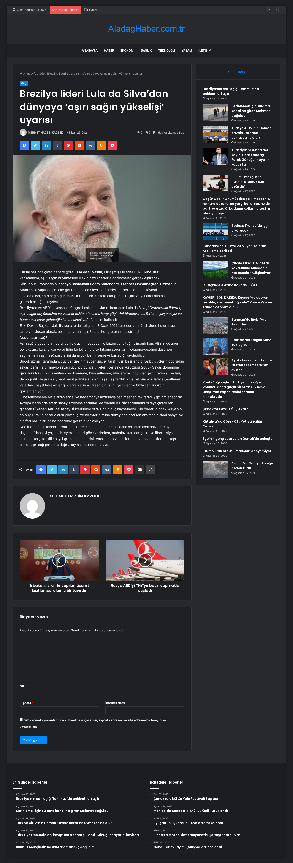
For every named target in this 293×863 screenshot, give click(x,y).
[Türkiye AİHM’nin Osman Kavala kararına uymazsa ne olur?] (215, 134)
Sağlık (146, 50)
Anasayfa (90, 50)
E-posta (26, 703)
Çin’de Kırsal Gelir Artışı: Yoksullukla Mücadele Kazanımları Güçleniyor (251, 268)
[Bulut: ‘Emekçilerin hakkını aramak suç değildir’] (215, 183)
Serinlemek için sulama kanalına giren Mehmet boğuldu (250, 111)
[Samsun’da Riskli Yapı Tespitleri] (215, 325)
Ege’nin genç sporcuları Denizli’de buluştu (238, 438)
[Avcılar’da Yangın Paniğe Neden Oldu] (215, 469)
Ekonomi (127, 50)
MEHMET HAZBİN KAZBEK (45, 132)
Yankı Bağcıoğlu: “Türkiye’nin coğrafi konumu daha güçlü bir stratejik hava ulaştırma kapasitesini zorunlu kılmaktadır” (234, 389)
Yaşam (187, 50)
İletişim (204, 50)
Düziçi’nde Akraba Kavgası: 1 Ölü (230, 285)
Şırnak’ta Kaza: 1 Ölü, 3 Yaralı (226, 409)
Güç (42, 73)
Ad (23, 686)
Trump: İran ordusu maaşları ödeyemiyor (237, 451)
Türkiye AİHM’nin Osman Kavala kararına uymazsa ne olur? (125, 9)
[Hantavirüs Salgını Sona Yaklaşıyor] (215, 346)
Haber (109, 50)
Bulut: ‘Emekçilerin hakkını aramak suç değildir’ (247, 182)
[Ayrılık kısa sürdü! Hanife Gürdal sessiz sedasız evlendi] (215, 366)
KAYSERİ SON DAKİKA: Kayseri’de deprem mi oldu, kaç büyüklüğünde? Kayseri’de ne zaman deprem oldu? (237, 302)
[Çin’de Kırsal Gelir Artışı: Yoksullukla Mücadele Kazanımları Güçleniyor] (215, 269)
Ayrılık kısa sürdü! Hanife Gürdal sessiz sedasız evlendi (251, 365)
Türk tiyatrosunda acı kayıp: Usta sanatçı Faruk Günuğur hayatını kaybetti (251, 157)
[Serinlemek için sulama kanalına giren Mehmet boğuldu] (215, 112)
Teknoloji (166, 50)
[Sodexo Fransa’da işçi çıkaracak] (215, 231)
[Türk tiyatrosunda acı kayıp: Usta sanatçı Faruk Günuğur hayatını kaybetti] (215, 156)
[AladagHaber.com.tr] (146, 28)
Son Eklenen (238, 72)
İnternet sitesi (115, 703)
